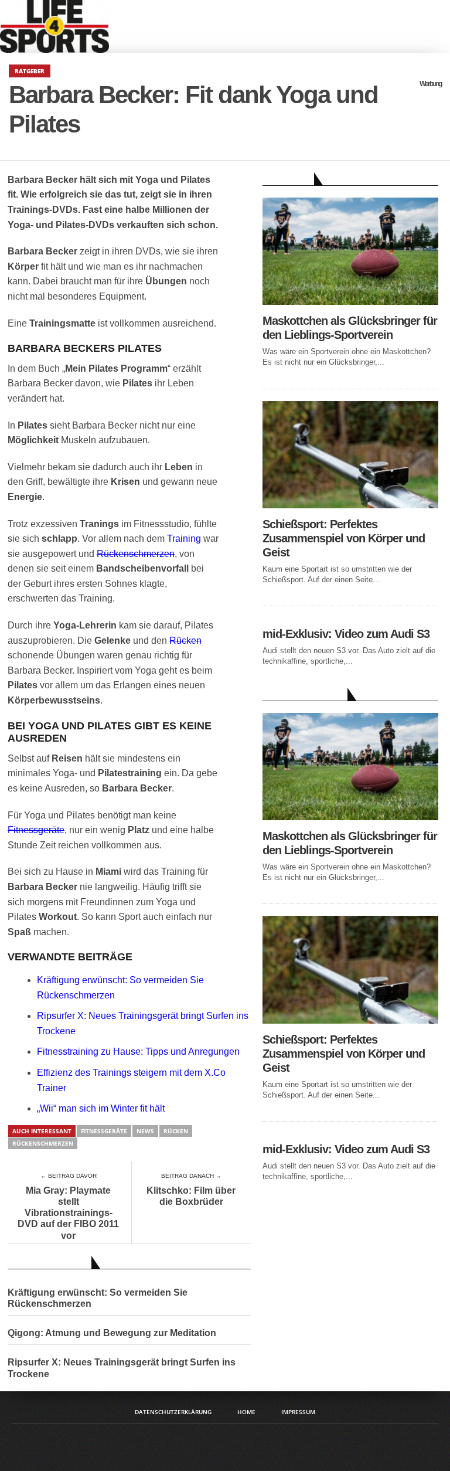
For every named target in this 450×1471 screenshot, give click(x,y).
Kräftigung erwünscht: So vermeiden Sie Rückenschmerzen (98, 1298)
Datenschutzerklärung (173, 1412)
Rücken (185, 641)
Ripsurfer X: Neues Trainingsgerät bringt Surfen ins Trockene (122, 1367)
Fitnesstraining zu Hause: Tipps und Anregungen (138, 1051)
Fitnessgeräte (36, 830)
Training (184, 538)
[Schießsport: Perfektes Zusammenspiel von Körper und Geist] (350, 505)
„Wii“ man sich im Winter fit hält (101, 1108)
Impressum (298, 1412)
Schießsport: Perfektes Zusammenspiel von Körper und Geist (343, 538)
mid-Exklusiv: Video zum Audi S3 (345, 633)
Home (246, 1412)
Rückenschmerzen (136, 554)
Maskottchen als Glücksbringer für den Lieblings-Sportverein (349, 327)
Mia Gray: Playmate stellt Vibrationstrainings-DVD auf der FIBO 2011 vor (68, 1213)
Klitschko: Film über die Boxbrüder (191, 1196)
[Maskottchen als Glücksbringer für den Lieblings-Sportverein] (350, 302)
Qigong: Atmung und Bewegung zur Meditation (112, 1333)
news (145, 1131)
